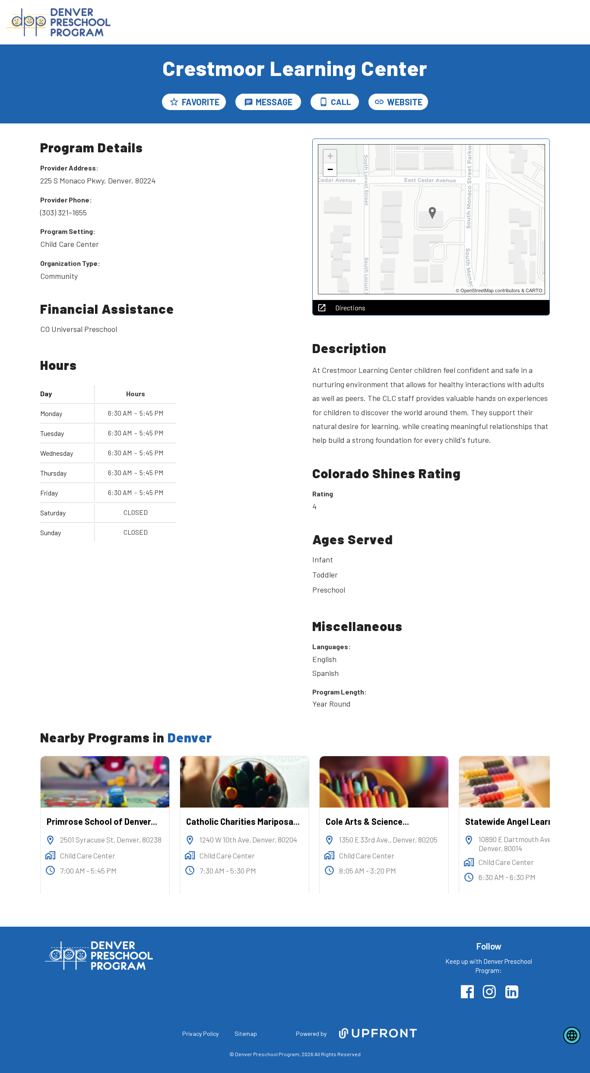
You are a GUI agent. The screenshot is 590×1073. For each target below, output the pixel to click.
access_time (50, 870)
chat (248, 102)
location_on (50, 840)
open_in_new (322, 307)
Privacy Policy (200, 1033)
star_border (174, 102)
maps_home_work (50, 855)
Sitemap (246, 1033)
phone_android (323, 102)
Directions (350, 307)
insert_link (379, 102)
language (571, 1035)
